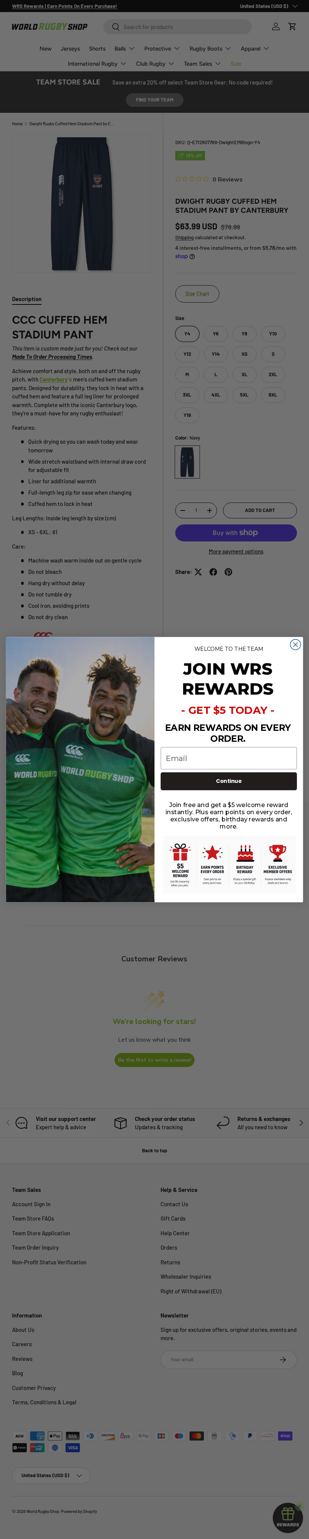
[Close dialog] (295, 644)
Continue (229, 781)
